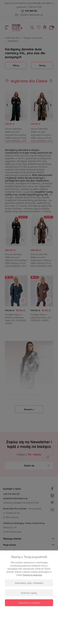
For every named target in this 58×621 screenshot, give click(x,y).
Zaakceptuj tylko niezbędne (29, 583)
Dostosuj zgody (29, 593)
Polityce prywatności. (32, 575)
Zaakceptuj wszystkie (29, 602)
